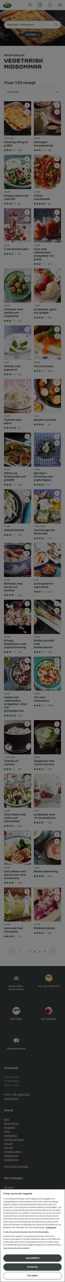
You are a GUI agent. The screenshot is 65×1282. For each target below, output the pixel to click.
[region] (32, 1235)
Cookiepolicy (51, 1227)
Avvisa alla (32, 1267)
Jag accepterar (33, 1258)
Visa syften (32, 1275)
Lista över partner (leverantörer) (16, 1248)
